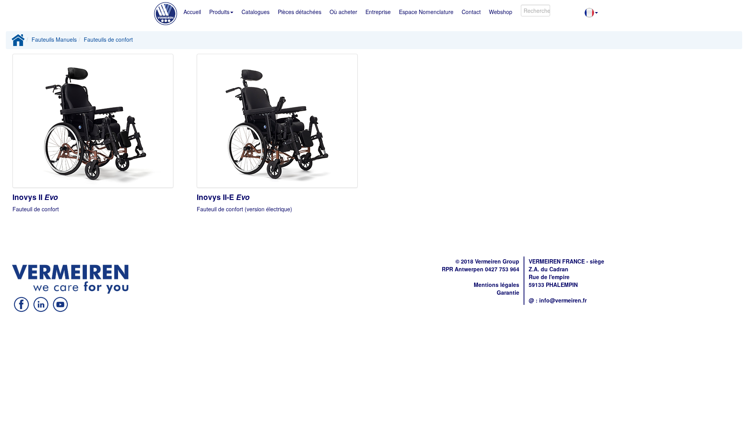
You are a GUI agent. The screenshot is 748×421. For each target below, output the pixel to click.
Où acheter (343, 12)
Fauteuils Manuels (54, 39)
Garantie (508, 292)
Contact (471, 12)
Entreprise (378, 12)
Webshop (500, 12)
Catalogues (256, 12)
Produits (219, 12)
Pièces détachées (299, 12)
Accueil (192, 12)
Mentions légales (496, 284)
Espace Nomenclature (426, 12)
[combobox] (535, 10)
